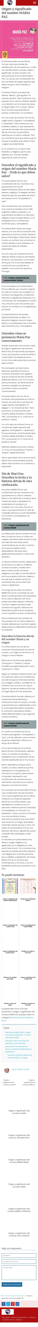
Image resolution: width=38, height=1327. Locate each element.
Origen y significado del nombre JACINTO (9, 1082)
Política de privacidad (19, 1317)
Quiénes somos (8, 1320)
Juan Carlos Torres (20, 1069)
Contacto (31, 1317)
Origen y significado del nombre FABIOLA (29, 1082)
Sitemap (19, 1320)
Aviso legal (5, 1317)
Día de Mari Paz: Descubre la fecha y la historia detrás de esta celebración (18, 1049)
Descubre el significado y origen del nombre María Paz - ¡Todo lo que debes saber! (18, 1035)
